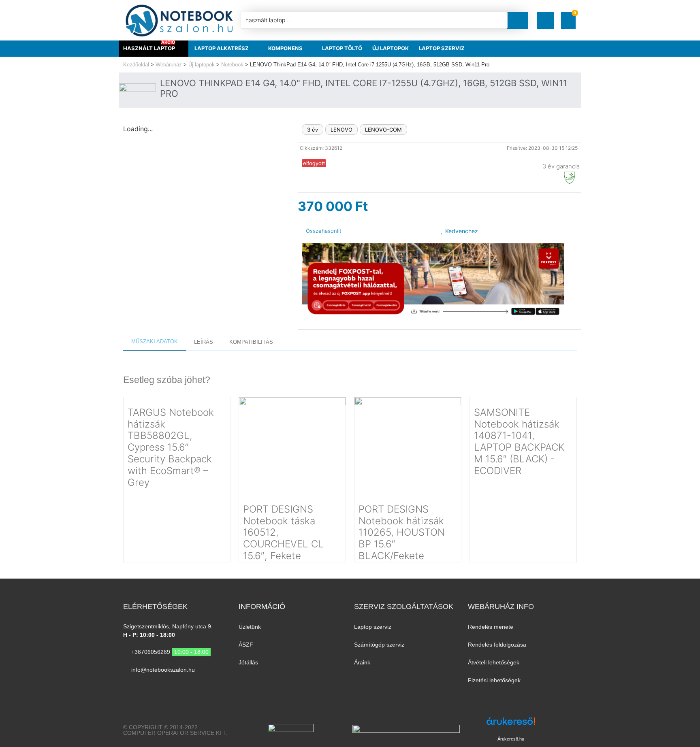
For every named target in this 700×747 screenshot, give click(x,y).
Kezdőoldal (136, 65)
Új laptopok (201, 65)
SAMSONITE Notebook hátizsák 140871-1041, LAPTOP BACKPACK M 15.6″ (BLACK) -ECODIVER (519, 441)
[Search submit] (520, 20)
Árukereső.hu (510, 738)
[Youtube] (142, 686)
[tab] (154, 342)
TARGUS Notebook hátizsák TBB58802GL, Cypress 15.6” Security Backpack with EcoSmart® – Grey (171, 447)
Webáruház (169, 65)
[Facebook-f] (126, 686)
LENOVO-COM (383, 129)
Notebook (232, 65)
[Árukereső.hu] (511, 725)
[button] (545, 20)
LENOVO (341, 129)
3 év (312, 129)
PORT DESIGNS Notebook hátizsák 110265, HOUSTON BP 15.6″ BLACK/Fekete (402, 532)
